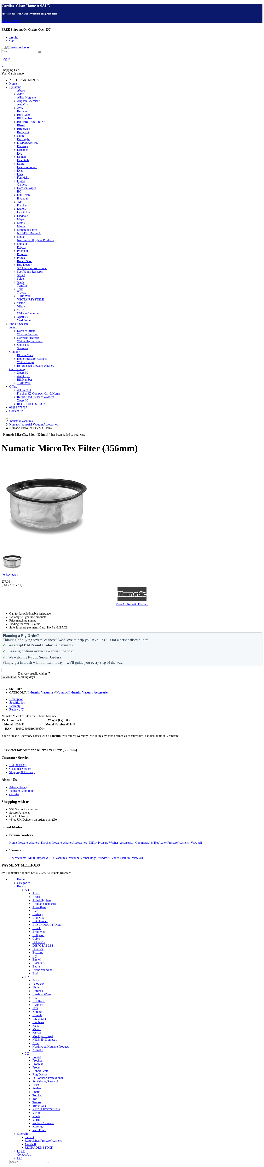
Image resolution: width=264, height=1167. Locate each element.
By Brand (15, 87)
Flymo (21, 181)
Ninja (20, 236)
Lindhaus (22, 215)
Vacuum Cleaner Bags (82, 858)
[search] (39, 52)
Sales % (29, 1137)
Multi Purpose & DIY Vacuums (47, 858)
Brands (21, 886)
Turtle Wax (24, 296)
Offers (13, 386)
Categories (23, 882)
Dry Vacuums (17, 858)
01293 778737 (18, 407)
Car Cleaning (17, 369)
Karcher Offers (26, 330)
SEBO (21, 275)
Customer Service (20, 768)
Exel (20, 170)
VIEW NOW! (10, 21)
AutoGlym (23, 104)
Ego (19, 153)
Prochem (22, 250)
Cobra (21, 135)
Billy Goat (23, 114)
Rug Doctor (24, 264)
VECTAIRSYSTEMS (31, 299)
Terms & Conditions (21, 790)
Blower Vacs (25, 355)
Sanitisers (23, 344)
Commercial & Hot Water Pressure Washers (162, 842)
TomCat (22, 285)
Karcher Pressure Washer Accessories (64, 842)
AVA (20, 108)
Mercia (21, 226)
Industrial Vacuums (21, 421)
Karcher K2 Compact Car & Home (38, 393)
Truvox (21, 292)
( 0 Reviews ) (10, 574)
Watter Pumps (25, 362)
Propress (22, 254)
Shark (20, 282)
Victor (21, 303)
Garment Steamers (28, 337)
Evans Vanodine (27, 167)
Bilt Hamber (24, 118)
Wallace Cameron (28, 313)
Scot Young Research (30, 271)
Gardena (22, 184)
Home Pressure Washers (32, 358)
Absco (21, 90)
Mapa (20, 219)
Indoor (13, 327)
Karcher (22, 205)
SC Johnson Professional (32, 268)
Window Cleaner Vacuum (114, 858)
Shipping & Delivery (22, 772)
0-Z (27, 1053)
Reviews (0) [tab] (16, 709)
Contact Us (16, 411)
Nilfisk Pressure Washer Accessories (111, 842)
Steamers (22, 348)
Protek (21, 257)
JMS (20, 202)
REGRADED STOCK (31, 404)
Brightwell (23, 128)
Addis (20, 94)
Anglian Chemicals (28, 101)
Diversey (22, 146)
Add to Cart (9, 677)
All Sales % (24, 390)
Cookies (14, 794)
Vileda (21, 306)
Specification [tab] (17, 702)
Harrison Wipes (26, 188)
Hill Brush (23, 195)
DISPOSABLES (27, 142)
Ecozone (22, 149)
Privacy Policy (18, 787)
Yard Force (24, 320)
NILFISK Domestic (29, 233)
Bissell (21, 125)
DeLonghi (23, 139)
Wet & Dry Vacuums (30, 341)
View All (196, 842)
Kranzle (22, 209)
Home (13, 83)
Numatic (22, 243)
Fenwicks (23, 177)
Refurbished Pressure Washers (35, 365)
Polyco (21, 247)
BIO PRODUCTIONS (31, 121)
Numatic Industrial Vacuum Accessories (33, 424)
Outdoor (14, 351)
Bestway (22, 111)
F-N (27, 977)
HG (19, 191)
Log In (13, 37)
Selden (21, 278)
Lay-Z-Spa (23, 212)
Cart (11, 40)
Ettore (20, 163)
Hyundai (22, 198)
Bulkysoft (23, 132)
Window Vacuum (27, 334)
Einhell (21, 156)
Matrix (21, 222)
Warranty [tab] (14, 706)
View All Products (132, 604)
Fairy (20, 174)
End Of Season (18, 323)
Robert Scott (24, 261)
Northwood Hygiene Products (35, 240)
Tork (20, 289)
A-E (27, 889)
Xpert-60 (22, 317)
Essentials (23, 160)
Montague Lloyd (27, 229)
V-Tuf (20, 310)
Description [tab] (16, 699)
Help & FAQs (17, 765)
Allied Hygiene (26, 97)
